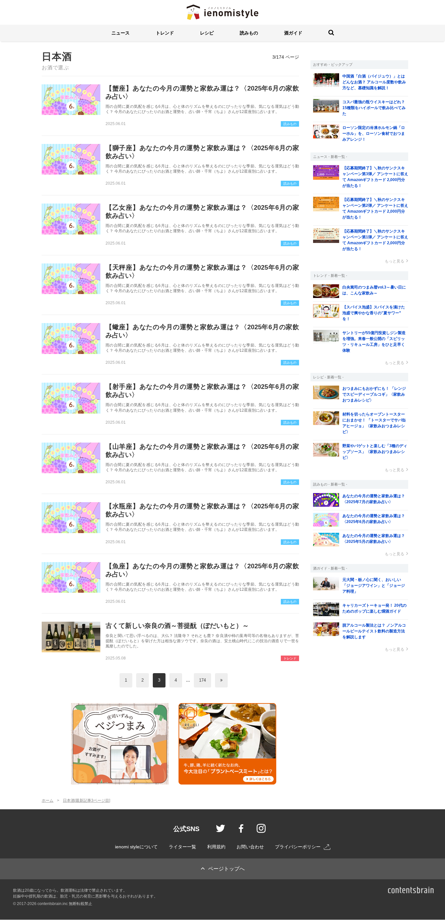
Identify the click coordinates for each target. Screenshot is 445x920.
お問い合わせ (250, 846)
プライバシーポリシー (298, 846)
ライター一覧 (182, 846)
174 (202, 680)
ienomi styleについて (136, 846)
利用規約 (216, 846)
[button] (120, 33)
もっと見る (394, 261)
